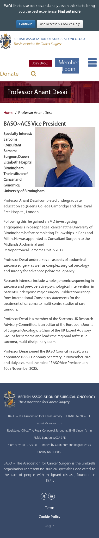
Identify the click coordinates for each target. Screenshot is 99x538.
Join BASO (40, 63)
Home (8, 112)
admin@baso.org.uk (49, 423)
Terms (49, 507)
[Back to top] (90, 529)
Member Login (69, 65)
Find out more (69, 11)
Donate (9, 74)
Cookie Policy (50, 516)
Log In (49, 525)
